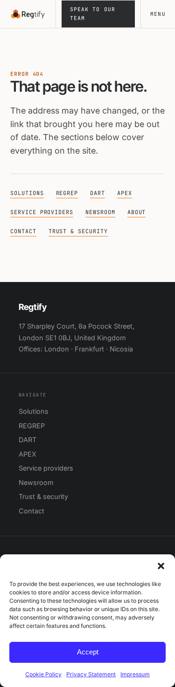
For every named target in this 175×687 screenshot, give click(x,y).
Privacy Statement (91, 674)
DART (97, 193)
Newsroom (100, 212)
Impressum (135, 674)
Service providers (41, 212)
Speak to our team (92, 13)
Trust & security (78, 231)
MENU (158, 14)
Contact (23, 231)
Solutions (27, 193)
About (136, 212)
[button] (161, 566)
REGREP (67, 193)
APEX (124, 193)
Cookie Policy (43, 674)
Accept (87, 652)
